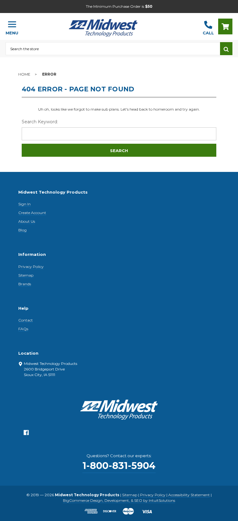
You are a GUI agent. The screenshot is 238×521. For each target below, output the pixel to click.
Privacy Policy (31, 266)
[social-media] (26, 434)
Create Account (32, 212)
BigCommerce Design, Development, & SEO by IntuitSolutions (119, 500)
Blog (22, 230)
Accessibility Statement (189, 495)
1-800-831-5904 (119, 465)
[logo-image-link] (110, 24)
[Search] (226, 48)
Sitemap (25, 275)
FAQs (23, 328)
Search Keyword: (40, 122)
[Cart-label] (225, 26)
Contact (25, 320)
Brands (24, 284)
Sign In (24, 204)
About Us (26, 221)
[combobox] (113, 48)
